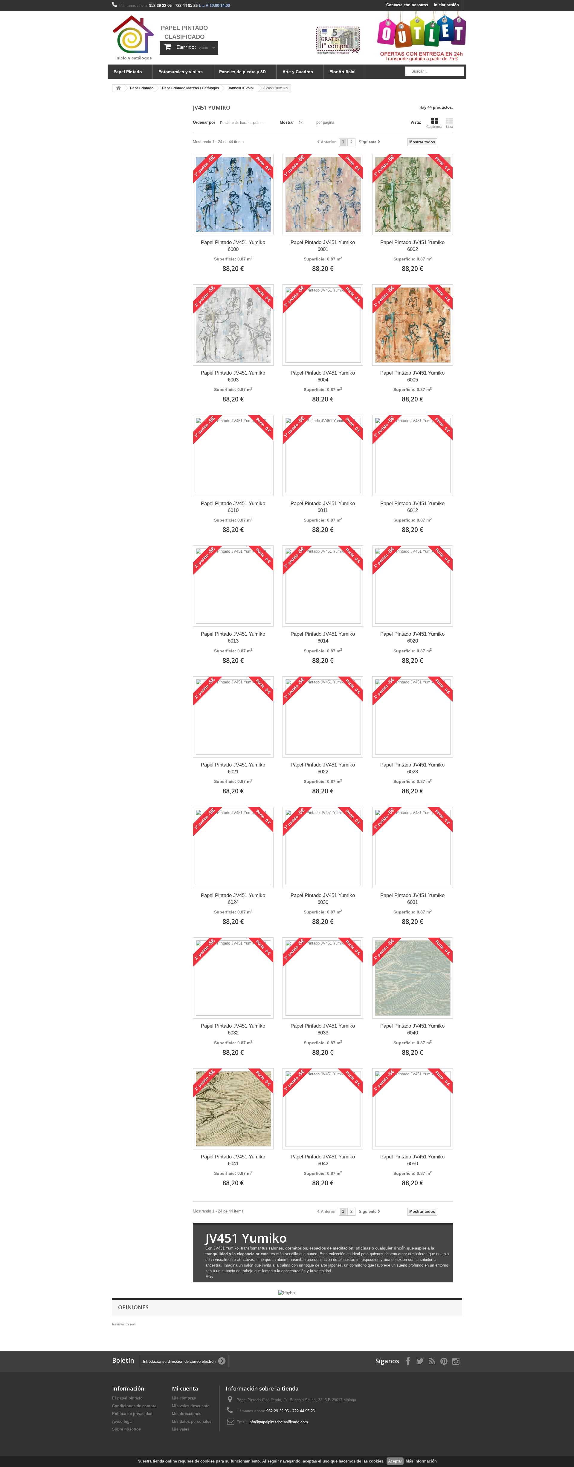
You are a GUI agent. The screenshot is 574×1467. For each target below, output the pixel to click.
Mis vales (180, 1429)
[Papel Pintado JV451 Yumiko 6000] (233, 194)
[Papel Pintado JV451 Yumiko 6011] (323, 455)
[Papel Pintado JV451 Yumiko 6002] (413, 194)
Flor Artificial (342, 71)
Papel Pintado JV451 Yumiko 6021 (233, 768)
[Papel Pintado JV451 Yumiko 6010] (233, 455)
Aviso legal (122, 1421)
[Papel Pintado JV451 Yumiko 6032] (233, 978)
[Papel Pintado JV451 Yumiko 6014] (323, 586)
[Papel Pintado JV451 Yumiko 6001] (323, 194)
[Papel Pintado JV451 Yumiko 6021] (233, 717)
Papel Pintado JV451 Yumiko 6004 (323, 376)
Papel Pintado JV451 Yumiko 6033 (323, 1029)
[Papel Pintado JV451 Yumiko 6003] (233, 325)
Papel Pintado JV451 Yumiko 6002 (412, 246)
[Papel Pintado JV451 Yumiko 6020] (413, 586)
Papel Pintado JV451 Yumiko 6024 (233, 899)
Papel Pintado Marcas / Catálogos (190, 88)
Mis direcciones (186, 1413)
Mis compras (184, 1398)
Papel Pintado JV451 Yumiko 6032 (233, 1029)
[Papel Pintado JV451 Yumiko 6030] (323, 847)
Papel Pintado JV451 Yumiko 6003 (233, 376)
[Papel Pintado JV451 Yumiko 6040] (413, 978)
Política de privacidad (132, 1413)
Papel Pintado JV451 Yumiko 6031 (412, 899)
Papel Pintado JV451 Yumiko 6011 (323, 507)
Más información (421, 1461)
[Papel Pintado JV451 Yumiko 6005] (413, 325)
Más (209, 1276)
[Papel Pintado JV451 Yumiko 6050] (413, 1108)
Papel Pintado (128, 71)
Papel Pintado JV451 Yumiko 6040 (412, 1029)
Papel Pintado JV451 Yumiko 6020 (412, 637)
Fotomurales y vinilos (180, 71)
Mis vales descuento (191, 1406)
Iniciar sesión (446, 5)
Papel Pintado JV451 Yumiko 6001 (323, 246)
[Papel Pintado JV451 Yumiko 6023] (413, 717)
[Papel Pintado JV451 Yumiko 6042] (323, 1108)
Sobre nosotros (126, 1429)
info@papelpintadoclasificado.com (278, 1422)
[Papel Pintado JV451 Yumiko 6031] (413, 847)
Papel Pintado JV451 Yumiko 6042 (323, 1160)
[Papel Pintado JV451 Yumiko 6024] (233, 847)
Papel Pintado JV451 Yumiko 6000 (233, 246)
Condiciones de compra (134, 1406)
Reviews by (123, 1324)
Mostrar (287, 122)
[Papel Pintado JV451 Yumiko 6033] (323, 978)
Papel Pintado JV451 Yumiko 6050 (412, 1160)
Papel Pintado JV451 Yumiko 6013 (233, 637)
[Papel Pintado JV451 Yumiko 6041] (233, 1108)
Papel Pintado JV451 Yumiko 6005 (412, 376)
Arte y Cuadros (298, 71)
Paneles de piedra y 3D (242, 71)
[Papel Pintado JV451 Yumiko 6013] (233, 586)
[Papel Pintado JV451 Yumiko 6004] (323, 325)
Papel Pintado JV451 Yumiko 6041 (233, 1160)
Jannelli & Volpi (241, 88)
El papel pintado (127, 1398)
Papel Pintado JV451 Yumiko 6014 (323, 637)
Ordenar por (204, 122)
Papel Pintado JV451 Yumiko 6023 (412, 768)
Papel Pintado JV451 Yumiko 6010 (233, 507)
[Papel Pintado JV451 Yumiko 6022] (323, 717)
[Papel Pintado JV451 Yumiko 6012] (413, 455)
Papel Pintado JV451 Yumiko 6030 (323, 899)
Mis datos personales (191, 1421)
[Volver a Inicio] (118, 88)
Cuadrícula (434, 126)
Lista (449, 126)
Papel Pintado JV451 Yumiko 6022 (323, 768)
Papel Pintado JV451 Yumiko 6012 (412, 507)
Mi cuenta (185, 1388)
